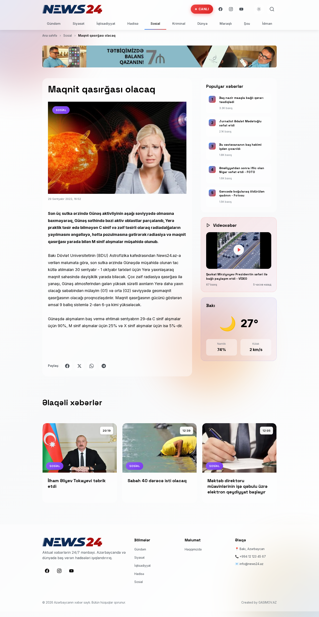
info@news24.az (251, 564)
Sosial (155, 23)
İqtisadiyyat (106, 23)
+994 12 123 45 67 (253, 556)
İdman (267, 23)
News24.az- (167, 255)
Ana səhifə (49, 35)
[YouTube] (241, 9)
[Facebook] (220, 9)
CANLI (204, 9)
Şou (247, 23)
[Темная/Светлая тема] (259, 9)
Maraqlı (226, 23)
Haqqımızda (193, 549)
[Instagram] (231, 9)
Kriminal (178, 23)
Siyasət (78, 23)
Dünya (202, 23)
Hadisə (132, 23)
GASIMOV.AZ (267, 602)
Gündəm (54, 23)
